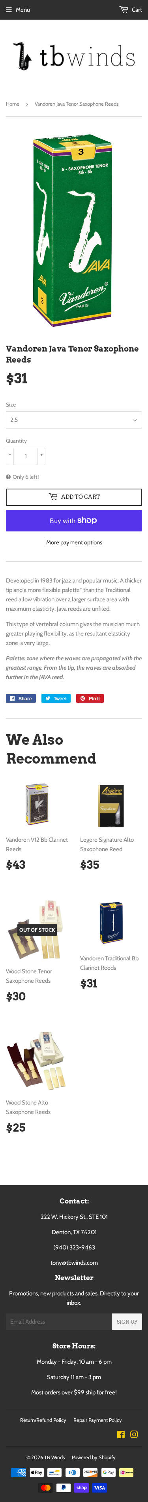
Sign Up (127, 1322)
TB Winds (54, 1457)
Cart (136, 9)
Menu (23, 9)
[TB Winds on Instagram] (134, 1435)
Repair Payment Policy (97, 1420)
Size (11, 404)
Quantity (16, 440)
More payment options (74, 542)
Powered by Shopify (94, 1457)
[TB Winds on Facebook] (121, 1435)
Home (12, 104)
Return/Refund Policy (43, 1420)
